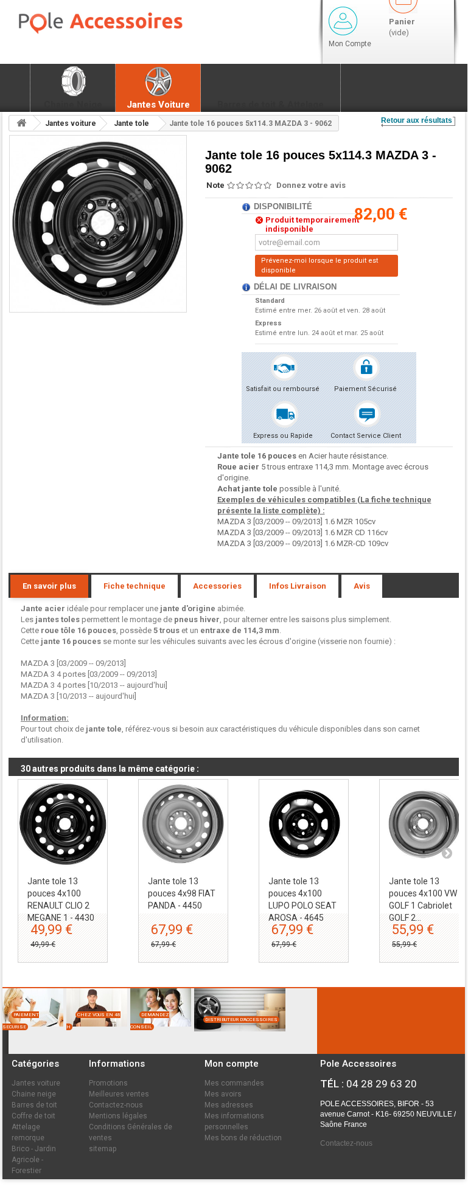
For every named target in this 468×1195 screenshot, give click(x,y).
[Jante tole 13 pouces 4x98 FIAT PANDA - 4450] (183, 824)
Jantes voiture (36, 1083)
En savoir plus (49, 586)
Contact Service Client (365, 436)
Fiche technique (134, 586)
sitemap (102, 1149)
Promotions (108, 1083)
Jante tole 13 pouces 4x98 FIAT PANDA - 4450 (181, 893)
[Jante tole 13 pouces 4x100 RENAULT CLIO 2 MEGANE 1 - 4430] (62, 824)
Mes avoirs (223, 1094)
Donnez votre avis (311, 185)
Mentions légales (118, 1116)
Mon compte (231, 1063)
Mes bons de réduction (243, 1138)
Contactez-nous (116, 1105)
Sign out (343, 21)
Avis (362, 586)
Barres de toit (34, 1105)
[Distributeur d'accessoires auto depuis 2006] (236, 1037)
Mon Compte (350, 44)
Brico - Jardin (34, 1149)
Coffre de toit (33, 1116)
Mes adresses (228, 1105)
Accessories (217, 586)
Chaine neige (34, 1094)
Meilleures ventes (119, 1094)
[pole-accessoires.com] (121, 23)
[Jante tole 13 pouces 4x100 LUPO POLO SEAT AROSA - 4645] (303, 824)
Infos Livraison (297, 586)
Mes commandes (234, 1083)
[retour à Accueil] (21, 123)
